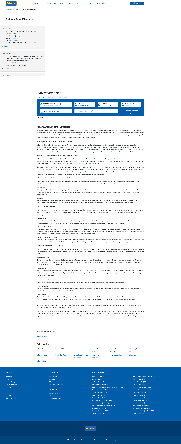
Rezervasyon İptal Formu (56, 398)
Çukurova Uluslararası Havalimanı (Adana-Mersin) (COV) (107, 387)
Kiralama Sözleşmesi (11, 382)
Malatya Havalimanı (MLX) (140, 403)
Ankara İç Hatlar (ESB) (139, 379)
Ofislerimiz (9, 377)
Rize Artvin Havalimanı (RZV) (100, 411)
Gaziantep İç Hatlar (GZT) (139, 395)
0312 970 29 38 (15, 63)
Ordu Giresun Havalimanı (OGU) (141, 408)
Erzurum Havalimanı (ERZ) (99, 392)
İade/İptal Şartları (54, 393)
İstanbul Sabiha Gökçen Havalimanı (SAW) (144, 377)
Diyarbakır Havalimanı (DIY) (99, 390)
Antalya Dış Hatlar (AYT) (139, 382)
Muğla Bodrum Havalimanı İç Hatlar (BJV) (103, 406)
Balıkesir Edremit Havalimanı (100, 384)
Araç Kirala (39, 3)
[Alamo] (11, 3)
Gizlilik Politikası (53, 377)
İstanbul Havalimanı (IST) (99, 377)
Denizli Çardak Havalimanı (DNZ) (142, 387)
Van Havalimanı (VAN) (139, 414)
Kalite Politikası (53, 382)
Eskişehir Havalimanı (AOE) (140, 392)
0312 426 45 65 (15, 38)
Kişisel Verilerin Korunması (56, 384)
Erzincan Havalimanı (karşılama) (142, 390)
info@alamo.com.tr (11, 398)
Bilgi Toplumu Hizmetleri (12, 384)
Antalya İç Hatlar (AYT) (98, 382)
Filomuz (71, 3)
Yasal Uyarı (52, 379)
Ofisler (62, 3)
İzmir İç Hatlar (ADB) (97, 379)
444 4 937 (8, 396)
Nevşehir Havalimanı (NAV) (99, 408)
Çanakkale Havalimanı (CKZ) (140, 384)
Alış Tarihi (81, 103)
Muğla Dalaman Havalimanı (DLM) (142, 406)
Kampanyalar (51, 3)
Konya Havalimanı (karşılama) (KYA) (102, 403)
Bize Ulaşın (81, 3)
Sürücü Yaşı (128, 103)
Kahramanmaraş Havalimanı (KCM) (102, 400)
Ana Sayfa (9, 10)
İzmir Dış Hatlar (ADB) (139, 398)
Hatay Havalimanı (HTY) (98, 398)
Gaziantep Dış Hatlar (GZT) (99, 395)
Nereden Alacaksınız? (49, 103)
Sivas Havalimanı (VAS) (98, 414)
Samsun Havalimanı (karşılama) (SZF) (143, 411)
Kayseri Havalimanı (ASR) (140, 400)
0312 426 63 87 (14, 40)
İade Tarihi (104, 103)
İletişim (51, 396)
